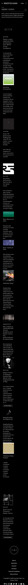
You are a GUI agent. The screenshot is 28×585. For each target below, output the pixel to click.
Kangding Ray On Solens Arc (8, 418)
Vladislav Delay (8, 283)
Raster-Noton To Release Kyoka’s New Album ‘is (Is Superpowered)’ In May (8, 377)
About (14, 560)
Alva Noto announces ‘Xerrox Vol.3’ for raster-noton (7, 182)
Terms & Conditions (14, 571)
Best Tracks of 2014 (8, 248)
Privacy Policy (14, 580)
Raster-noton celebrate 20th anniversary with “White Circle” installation (8, 43)
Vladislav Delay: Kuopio (8, 456)
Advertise (14, 563)
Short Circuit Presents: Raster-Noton (8, 511)
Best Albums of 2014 (8, 220)
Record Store (14, 574)
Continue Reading (8, 405)
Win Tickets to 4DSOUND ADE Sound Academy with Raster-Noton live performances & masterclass (8, 333)
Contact (14, 566)
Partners (14, 568)
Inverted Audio (10, 3)
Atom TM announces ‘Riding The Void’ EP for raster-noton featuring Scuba (7, 139)
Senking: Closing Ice (7, 88)
